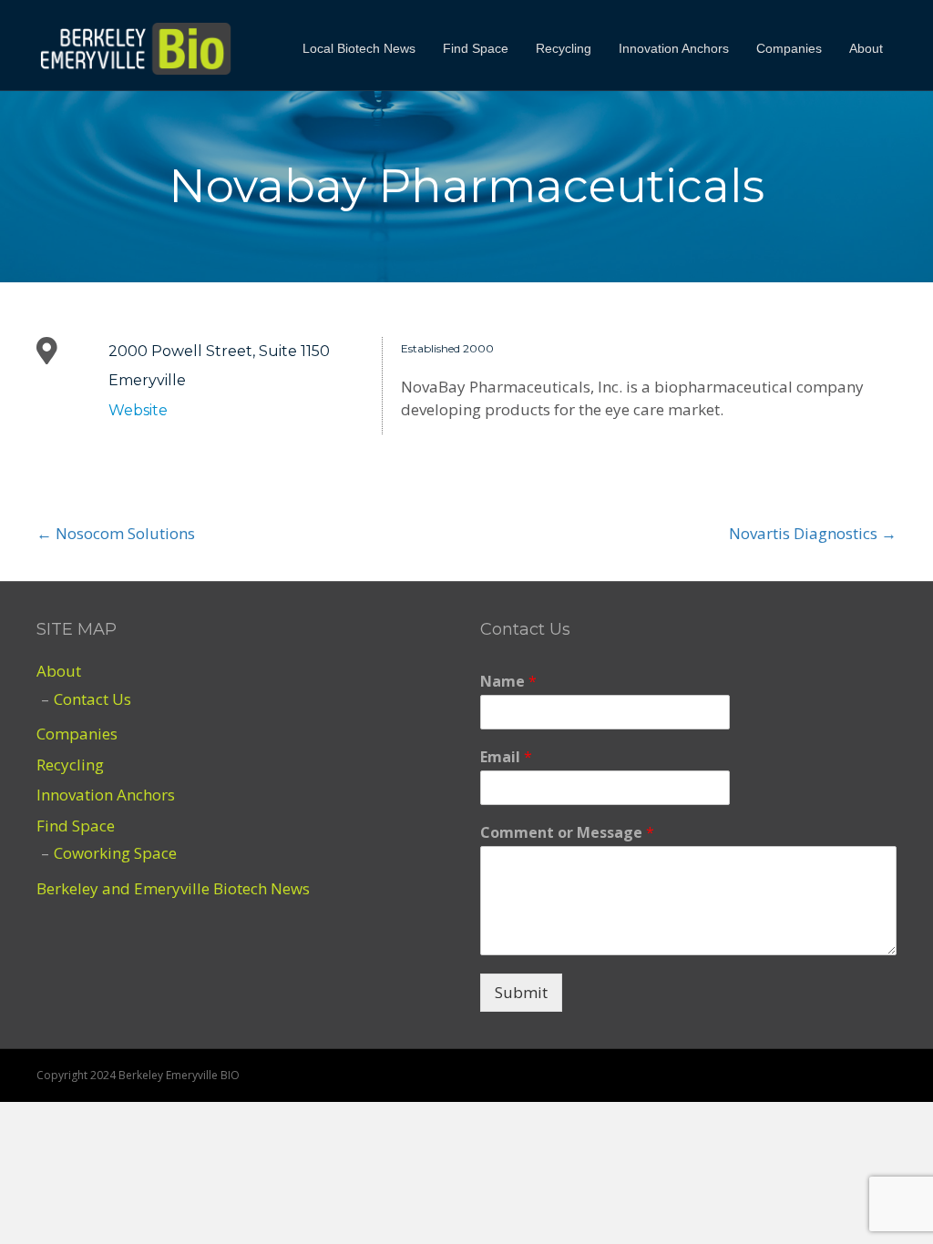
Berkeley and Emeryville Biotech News (173, 888)
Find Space (475, 48)
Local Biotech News (358, 48)
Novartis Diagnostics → (813, 533)
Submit (521, 992)
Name (508, 681)
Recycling (563, 48)
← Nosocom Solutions (115, 533)
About (866, 48)
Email (506, 757)
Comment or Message (567, 832)
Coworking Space (115, 852)
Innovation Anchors (674, 48)
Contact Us (92, 698)
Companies (789, 48)
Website (138, 410)
